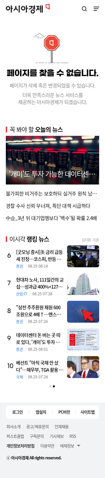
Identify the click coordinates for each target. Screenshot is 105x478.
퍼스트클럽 (15, 436)
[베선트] (83, 367)
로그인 (17, 412)
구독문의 (37, 436)
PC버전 (64, 412)
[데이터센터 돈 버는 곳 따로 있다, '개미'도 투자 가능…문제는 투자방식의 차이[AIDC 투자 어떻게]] (83, 339)
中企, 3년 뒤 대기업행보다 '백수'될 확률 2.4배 (51, 218)
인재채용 (62, 426)
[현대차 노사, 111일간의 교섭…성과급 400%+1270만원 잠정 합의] (83, 284)
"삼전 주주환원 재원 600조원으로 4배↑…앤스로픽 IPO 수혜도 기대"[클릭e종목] (40, 311)
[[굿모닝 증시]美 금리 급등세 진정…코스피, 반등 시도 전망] (83, 256)
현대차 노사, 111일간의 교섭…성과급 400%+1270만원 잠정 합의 (40, 283)
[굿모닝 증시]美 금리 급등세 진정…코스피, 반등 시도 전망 (39, 255)
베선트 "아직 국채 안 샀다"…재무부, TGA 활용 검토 (39, 366)
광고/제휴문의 (37, 426)
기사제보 (57, 436)
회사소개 (13, 426)
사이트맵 (87, 412)
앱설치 (41, 412)
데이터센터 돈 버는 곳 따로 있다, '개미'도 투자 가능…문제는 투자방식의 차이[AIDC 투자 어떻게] (39, 338)
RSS (72, 436)
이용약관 (47, 446)
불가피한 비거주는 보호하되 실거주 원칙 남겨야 (52, 193)
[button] (50, 386)
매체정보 (67, 446)
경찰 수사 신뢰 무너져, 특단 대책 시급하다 (48, 205)
